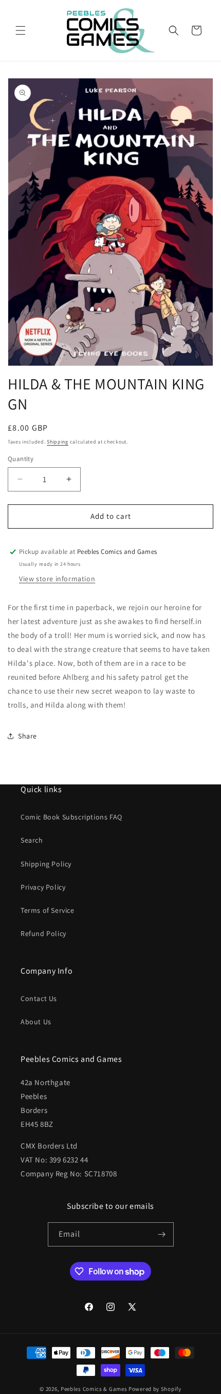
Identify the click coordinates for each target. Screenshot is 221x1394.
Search (32, 840)
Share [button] (27, 736)
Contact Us (39, 998)
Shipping (57, 441)
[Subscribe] (162, 1234)
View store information (57, 578)
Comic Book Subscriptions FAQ (71, 817)
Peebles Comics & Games (94, 1388)
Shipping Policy (46, 863)
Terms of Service (48, 910)
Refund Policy (43, 933)
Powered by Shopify (154, 1388)
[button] (20, 30)
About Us (36, 1021)
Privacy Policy (43, 887)
